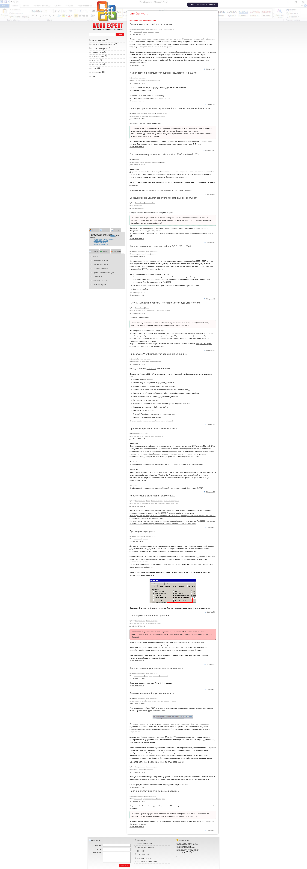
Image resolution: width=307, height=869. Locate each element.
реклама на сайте (145, 858)
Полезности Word (100, 261)
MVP (135, 80)
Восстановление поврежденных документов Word (157, 762)
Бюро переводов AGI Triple (140, 90)
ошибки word (138, 32)
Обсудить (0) (211, 194)
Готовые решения (100, 242)
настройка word (160, 503)
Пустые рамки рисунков (142, 531)
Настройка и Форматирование (104, 239)
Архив (95, 257)
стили (176, 503)
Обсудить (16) (210, 299)
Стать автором (99, 285)
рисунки (167, 310)
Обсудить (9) (211, 830)
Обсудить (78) (210, 664)
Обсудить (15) (210, 69)
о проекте (141, 851)
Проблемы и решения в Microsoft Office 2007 (153, 428)
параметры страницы (149, 798)
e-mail (99, 849)
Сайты (137, 159)
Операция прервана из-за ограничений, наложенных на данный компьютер (170, 108)
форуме (112, 236)
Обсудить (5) (211, 689)
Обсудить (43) (210, 492)
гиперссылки (152, 116)
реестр (159, 623)
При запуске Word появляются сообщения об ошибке (158, 354)
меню (146, 676)
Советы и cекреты (151, 29)
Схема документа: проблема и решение (151, 24)
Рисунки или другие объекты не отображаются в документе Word (165, 302)
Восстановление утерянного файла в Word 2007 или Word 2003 (164, 154)
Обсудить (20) (210, 242)
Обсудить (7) (211, 104)
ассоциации (137, 254)
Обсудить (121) (210, 150)
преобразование (166, 701)
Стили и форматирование (166, 29)
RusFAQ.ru (154, 213)
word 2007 (137, 162)
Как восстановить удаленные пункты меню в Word (156, 668)
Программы (138, 433)
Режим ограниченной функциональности (152, 693)
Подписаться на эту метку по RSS (143, 20)
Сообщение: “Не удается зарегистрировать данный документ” (163, 198)
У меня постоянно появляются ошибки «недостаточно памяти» (163, 73)
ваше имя (98, 845)
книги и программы (145, 847)
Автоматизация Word (101, 241)
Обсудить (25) (210, 350)
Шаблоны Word (99, 57)
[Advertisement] (107, 117)
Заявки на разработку (101, 244)
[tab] (94, 229)
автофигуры (137, 310)
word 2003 (137, 623)
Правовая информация (103, 273)
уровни (157, 32)
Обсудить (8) (211, 612)
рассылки (144, 546)
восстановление (146, 162)
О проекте (97, 277)
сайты (163, 162)
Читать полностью (137, 65)
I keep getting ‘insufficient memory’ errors (154, 98)
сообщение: (97, 853)
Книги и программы (101, 265)
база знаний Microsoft (144, 80)
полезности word (144, 844)
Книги (94, 77)
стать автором (143, 854)
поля (163, 798)
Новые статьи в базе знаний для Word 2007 (153, 495)
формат (153, 254)
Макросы (97, 61)
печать (159, 798)
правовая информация (147, 862)
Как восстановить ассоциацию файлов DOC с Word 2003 (160, 246)
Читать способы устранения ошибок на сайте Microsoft (151, 421)
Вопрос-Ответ (139, 113)
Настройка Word (140, 29)
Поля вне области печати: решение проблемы (154, 791)
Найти (120, 34)
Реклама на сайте (101, 281)
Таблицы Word (99, 53)
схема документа (148, 32)
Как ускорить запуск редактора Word (149, 615)
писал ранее (142, 261)
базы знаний (151, 369)
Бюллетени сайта (100, 269)
